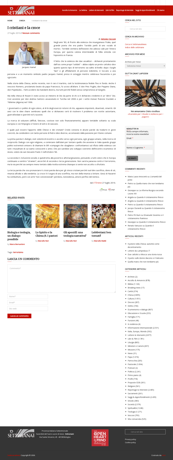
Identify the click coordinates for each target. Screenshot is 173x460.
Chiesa (22, 20)
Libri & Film (110, 10)
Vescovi (131, 415)
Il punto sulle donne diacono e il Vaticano (146, 258)
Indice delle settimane (134, 47)
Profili (130, 379)
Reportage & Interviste (124, 10)
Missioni (131, 349)
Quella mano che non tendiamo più (143, 261)
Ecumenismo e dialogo (138, 309)
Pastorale (132, 364)
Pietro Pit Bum (134, 215)
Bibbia (130, 284)
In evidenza (133, 324)
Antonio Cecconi (108, 39)
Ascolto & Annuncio (69, 10)
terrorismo (18, 252)
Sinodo (131, 400)
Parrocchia (132, 360)
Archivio (131, 276)
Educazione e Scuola (137, 313)
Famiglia (131, 317)
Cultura (131, 298)
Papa (130, 357)
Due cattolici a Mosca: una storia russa (145, 254)
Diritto (130, 306)
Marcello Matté (100, 241)
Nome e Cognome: (136, 147)
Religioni (131, 386)
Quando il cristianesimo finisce (150, 197)
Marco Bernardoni (17, 244)
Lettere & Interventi (96, 10)
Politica (131, 371)
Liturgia (131, 342)
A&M (164, 455)
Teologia (131, 411)
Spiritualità (132, 408)
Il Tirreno (97, 182)
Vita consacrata (134, 419)
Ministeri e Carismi (136, 346)
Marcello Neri (43, 241)
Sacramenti (133, 393)
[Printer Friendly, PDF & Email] (107, 191)
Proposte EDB (134, 382)
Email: (130, 138)
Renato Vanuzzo (135, 225)
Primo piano (133, 375)
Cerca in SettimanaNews (136, 44)
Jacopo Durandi (134, 208)
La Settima (83, 10)
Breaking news (134, 287)
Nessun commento (31, 33)
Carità (130, 291)
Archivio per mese (133, 62)
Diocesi (131, 302)
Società (131, 404)
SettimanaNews (13, 455)
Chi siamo (160, 10)
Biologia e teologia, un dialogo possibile (18, 236)
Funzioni (131, 320)
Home (9, 20)
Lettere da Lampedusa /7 (139, 250)
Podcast (131, 368)
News (130, 353)
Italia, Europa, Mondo (137, 331)
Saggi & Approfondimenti (145, 10)
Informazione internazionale (140, 327)
